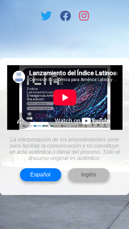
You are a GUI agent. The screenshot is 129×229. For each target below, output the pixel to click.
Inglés (88, 175)
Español (40, 175)
